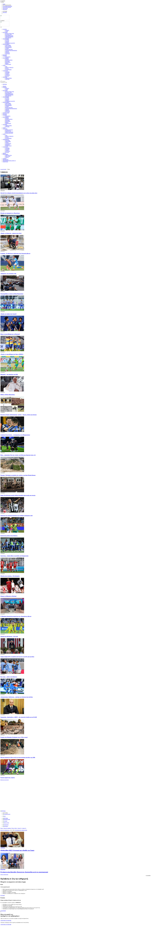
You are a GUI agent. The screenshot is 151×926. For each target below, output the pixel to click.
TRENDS (7, 51)
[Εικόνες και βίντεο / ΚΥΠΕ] (24, 754)
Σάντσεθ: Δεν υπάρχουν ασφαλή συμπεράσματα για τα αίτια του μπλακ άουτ (18, 193)
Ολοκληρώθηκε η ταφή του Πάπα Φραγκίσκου (11, 293)
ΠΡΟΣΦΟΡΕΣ (5, 159)
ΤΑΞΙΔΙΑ (7, 73)
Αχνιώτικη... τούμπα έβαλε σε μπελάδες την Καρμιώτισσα (14, 555)
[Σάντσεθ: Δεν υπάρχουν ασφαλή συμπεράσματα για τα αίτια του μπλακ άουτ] (24, 189)
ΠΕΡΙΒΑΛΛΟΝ (6, 112)
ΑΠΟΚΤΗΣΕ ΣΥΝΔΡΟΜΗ (5, 920)
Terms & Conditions (7, 828)
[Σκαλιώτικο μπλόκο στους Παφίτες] (24, 532)
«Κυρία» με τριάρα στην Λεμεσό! (8, 314)
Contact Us (24, 828)
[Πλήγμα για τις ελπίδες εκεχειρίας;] (24, 491)
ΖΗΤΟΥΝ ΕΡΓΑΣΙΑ (9, 131)
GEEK (4, 65)
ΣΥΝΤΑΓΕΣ (7, 74)
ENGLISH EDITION (7, 7)
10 (1, 779)
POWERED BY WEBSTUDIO (21, 830)
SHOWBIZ (7, 72)
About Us (19, 828)
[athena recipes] (6, 822)
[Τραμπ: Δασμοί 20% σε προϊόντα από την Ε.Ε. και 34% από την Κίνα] (24, 653)
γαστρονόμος (5, 8)
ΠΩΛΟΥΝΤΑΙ (8, 130)
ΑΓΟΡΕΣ (7, 48)
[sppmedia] (3, 810)
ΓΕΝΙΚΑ (7, 142)
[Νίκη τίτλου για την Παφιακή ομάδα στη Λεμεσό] (24, 673)
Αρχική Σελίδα (3, 169)
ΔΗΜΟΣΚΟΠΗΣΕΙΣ (9, 36)
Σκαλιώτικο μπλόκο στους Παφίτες (8, 535)
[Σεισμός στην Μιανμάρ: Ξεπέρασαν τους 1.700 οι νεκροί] (24, 733)
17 (8, 779)
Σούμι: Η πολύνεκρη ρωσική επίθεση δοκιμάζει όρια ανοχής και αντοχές (17, 495)
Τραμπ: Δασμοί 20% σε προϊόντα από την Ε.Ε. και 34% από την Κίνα (17, 656)
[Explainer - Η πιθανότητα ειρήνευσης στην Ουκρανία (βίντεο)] (24, 250)
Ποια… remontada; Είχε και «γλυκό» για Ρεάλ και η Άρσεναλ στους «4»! (18, 455)
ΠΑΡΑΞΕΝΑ (7, 56)
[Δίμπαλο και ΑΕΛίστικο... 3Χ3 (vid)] (24, 633)
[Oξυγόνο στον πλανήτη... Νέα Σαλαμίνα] (24, 572)
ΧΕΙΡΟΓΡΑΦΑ (8, 64)
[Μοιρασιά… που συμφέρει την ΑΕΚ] (24, 371)
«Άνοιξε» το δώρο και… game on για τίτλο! (11, 233)
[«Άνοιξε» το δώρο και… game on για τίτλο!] (24, 229)
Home (4, 4)
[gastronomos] (5, 824)
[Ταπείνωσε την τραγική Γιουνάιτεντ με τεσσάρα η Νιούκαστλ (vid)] (24, 512)
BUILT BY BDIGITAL (4, 830)
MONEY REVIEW (9, 49)
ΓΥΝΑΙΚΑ (7, 71)
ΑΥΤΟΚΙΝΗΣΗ (8, 69)
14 (5, 779)
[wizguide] (5, 821)
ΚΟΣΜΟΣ (5, 55)
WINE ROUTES (8, 155)
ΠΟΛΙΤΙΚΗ (5, 32)
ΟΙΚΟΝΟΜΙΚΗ (6, 44)
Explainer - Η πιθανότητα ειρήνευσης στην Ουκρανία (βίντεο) (15, 253)
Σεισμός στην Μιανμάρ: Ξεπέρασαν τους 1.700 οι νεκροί (14, 737)
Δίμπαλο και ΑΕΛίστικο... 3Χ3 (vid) (9, 636)
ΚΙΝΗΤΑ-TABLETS (9, 67)
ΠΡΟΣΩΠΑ (7, 144)
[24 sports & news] (6, 814)
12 (3, 779)
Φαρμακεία (5, 9)
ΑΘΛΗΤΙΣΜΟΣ (6, 38)
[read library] (5, 826)
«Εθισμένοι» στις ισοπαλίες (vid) (8, 273)
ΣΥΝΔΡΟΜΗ (3, 910)
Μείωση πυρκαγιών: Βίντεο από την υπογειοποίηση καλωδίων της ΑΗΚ (17, 757)
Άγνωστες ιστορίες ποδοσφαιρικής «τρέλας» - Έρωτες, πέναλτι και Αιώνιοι (18, 414)
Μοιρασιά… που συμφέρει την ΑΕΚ (9, 374)
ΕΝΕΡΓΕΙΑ (7, 52)
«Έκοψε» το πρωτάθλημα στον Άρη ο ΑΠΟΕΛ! (11, 354)
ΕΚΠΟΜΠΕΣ (5, 154)
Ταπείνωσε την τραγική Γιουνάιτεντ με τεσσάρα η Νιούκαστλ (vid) (16, 515)
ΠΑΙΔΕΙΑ (7, 30)
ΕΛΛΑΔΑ (7, 40)
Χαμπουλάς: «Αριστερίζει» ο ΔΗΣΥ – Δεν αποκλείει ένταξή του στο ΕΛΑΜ (18, 717)
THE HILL (7, 79)
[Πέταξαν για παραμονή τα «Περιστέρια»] (24, 209)
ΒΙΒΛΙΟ (6, 63)
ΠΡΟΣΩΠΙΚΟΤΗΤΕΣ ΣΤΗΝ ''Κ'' (9, 160)
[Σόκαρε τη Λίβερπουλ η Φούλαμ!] (24, 592)
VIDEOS (4, 158)
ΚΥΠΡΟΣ (5, 29)
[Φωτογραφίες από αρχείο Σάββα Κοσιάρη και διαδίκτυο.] (24, 411)
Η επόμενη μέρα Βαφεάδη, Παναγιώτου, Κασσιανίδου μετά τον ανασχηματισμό (24, 872)
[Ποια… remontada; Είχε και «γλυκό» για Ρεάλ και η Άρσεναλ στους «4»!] (24, 451)
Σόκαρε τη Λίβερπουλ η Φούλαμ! (8, 596)
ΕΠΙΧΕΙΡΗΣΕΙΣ (8, 47)
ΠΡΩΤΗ (4, 86)
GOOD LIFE (5, 70)
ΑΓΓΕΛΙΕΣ (5, 128)
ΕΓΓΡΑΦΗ (2, 895)
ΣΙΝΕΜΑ (7, 59)
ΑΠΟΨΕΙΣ (5, 77)
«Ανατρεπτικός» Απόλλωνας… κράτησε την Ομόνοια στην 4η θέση (16, 697)
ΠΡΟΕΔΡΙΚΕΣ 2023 (9, 35)
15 (6, 779)
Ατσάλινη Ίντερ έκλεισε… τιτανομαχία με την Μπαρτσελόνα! (15, 435)
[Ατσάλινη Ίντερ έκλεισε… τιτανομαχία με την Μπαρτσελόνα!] (24, 431)
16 (7, 779)
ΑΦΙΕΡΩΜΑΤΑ (6, 139)
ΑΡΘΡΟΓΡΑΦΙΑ (8, 78)
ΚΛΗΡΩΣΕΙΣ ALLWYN (10, 43)
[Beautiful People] (6, 819)
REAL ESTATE (8, 46)
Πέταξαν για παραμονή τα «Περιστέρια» (10, 213)
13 (4, 779)
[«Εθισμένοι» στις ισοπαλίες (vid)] (24, 270)
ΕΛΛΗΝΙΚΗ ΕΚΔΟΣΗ (7, 6)
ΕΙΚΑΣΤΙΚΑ (7, 62)
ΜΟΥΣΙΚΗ (7, 61)
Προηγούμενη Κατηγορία (5, 852)
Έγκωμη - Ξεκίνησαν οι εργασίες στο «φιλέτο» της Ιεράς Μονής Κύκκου (18, 475)
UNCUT (7, 157)
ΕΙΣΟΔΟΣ (5, 12)
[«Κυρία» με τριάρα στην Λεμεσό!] (24, 310)
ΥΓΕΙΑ (6, 31)
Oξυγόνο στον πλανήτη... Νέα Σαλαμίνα (10, 576)
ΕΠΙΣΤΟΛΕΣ (5, 161)
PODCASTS (7, 156)
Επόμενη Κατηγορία (4, 874)
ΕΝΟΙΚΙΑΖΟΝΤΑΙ (9, 129)
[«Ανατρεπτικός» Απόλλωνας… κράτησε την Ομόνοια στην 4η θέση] (24, 693)
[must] (4, 816)
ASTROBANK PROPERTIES (11, 50)
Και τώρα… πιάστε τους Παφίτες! (8, 676)
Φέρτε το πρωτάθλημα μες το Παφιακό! (10, 334)
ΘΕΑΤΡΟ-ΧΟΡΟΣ (8, 60)
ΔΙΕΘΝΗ (7, 42)
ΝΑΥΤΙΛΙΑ (7, 53)
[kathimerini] (5, 818)
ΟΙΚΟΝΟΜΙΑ (8, 45)
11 (2, 779)
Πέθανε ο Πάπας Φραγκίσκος (7, 394)
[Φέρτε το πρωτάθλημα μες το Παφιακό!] (24, 330)
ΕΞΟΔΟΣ (7, 76)
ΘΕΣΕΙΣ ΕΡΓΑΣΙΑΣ (9, 133)
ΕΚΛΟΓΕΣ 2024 (8, 34)
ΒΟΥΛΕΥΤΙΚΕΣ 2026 (9, 33)
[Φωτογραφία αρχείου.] (24, 713)
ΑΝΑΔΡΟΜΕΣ (8, 143)
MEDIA (4, 153)
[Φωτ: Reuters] (24, 290)
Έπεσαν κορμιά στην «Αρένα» (7, 777)
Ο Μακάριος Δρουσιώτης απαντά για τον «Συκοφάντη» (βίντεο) (15, 616)
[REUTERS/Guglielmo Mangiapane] (24, 391)
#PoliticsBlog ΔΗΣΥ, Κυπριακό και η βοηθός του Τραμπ (17, 850)
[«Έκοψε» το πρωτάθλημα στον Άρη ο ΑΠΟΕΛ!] (24, 350)
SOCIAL (7, 68)
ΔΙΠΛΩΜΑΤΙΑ (8, 37)
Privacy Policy (14, 828)
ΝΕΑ (6, 66)
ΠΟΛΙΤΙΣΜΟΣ (6, 57)
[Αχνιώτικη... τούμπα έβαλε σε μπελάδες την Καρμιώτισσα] (24, 552)
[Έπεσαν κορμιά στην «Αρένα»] (24, 774)
